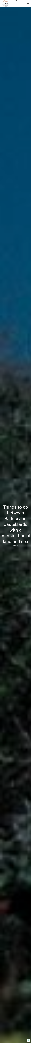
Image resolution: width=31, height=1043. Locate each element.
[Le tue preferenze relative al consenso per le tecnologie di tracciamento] (28, 1040)
